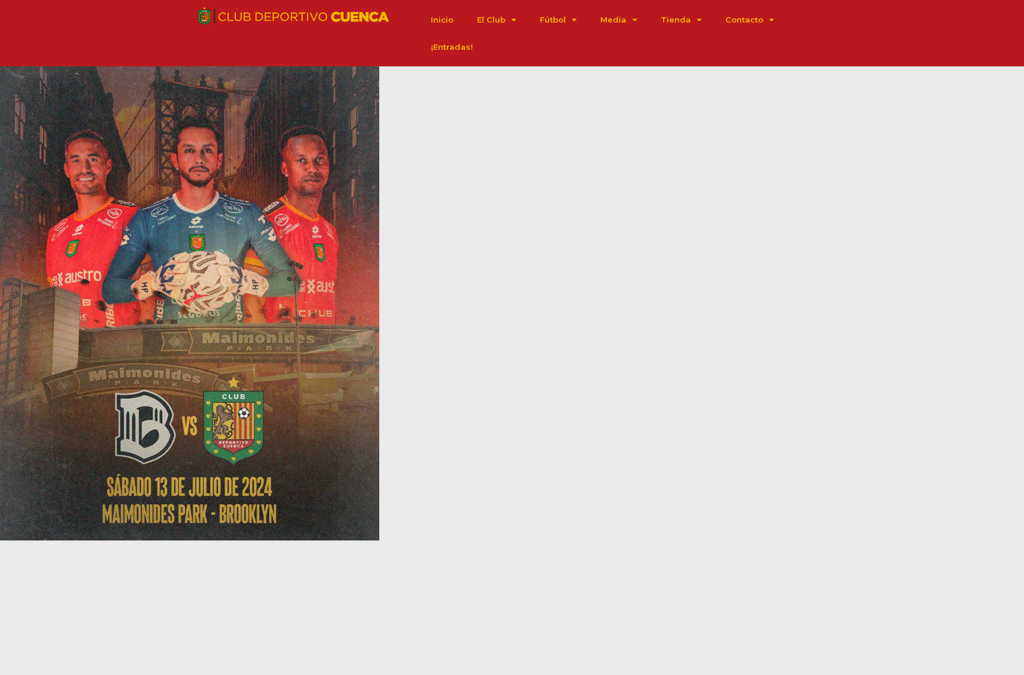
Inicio (442, 19)
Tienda (676, 19)
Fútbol (553, 19)
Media (613, 19)
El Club (491, 19)
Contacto (744, 19)
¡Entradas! (452, 47)
